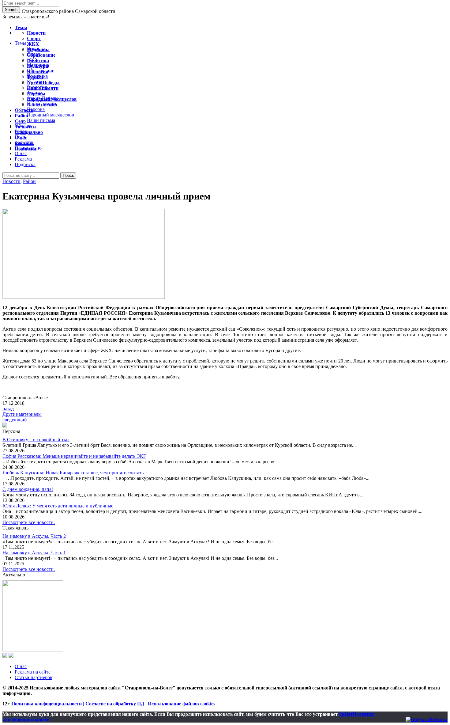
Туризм (35, 77)
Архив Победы (43, 82)
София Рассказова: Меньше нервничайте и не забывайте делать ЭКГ (74, 456)
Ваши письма (42, 104)
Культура (37, 66)
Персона (36, 93)
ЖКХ (33, 44)
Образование (41, 55)
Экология (37, 71)
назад (8, 408)
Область (24, 110)
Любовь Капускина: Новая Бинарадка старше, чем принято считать (73, 472)
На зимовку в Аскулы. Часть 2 (34, 536)
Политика (38, 60)
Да (341, 714)
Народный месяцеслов (52, 99)
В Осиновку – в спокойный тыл (35, 439)
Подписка (25, 164)
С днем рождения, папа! (27, 489)
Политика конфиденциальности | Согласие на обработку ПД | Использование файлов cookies (113, 703)
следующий (14, 419)
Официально (29, 132)
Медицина (38, 49)
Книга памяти (42, 88)
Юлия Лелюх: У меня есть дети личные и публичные (57, 505)
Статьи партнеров (33, 677)
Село (20, 121)
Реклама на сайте (33, 671)
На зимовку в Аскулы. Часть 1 (34, 552)
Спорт (34, 38)
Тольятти (25, 126)
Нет (348, 714)
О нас (21, 666)
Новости (11, 181)
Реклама (23, 158)
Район (29, 181)
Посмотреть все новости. (28, 522)
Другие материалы (22, 414)
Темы (21, 27)
